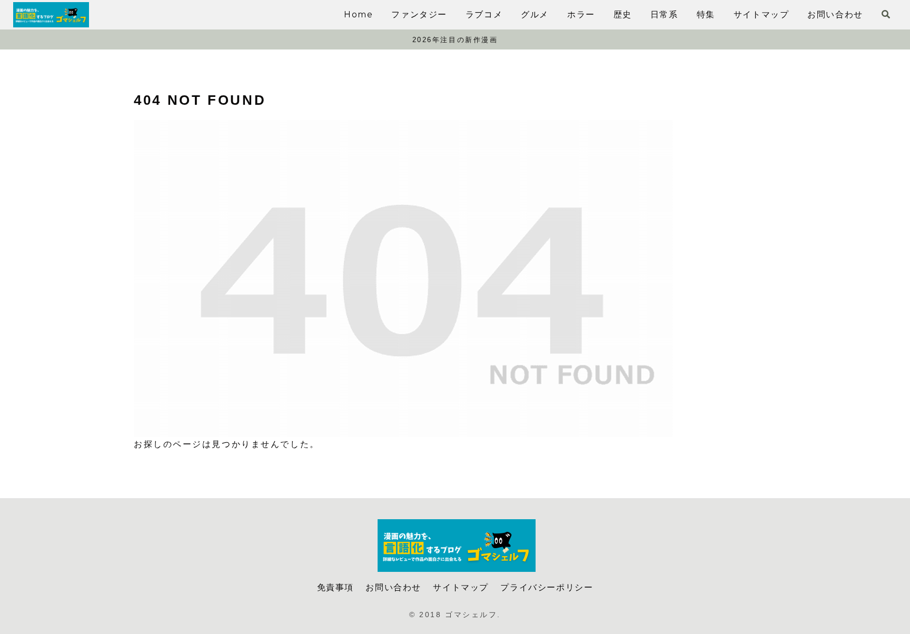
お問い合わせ (393, 587)
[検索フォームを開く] (886, 14)
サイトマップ (461, 587)
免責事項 (335, 587)
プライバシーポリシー (546, 587)
